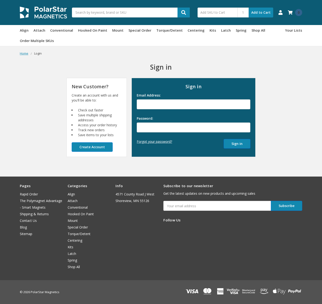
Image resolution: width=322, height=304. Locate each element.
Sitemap (26, 234)
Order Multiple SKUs (37, 40)
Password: (145, 118)
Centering (196, 30)
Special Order (139, 30)
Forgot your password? (154, 141)
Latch (226, 30)
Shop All (258, 30)
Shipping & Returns (34, 214)
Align (24, 30)
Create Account (92, 147)
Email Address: (149, 95)
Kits (213, 30)
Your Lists (293, 30)
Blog (23, 227)
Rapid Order (29, 194)
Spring (241, 30)
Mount (118, 30)
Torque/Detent (169, 30)
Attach (39, 30)
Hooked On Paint (92, 30)
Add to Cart (261, 12)
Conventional (61, 30)
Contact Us (28, 220)
